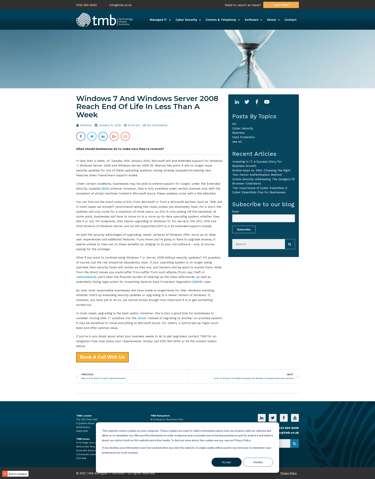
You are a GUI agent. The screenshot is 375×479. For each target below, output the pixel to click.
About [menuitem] (271, 19)
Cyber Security (242, 128)
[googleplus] (114, 136)
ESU (105, 188)
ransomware (85, 277)
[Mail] (125, 136)
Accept (226, 462)
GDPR (197, 282)
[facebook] (80, 136)
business (238, 132)
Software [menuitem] (251, 19)
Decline (258, 462)
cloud (142, 318)
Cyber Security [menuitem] (186, 19)
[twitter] (91, 136)
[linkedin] (103, 136)
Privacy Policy (288, 473)
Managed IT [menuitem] (158, 19)
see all (237, 141)
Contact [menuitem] (290, 19)
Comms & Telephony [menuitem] (221, 19)
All (234, 124)
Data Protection (243, 137)
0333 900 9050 (86, 5)
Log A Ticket (281, 5)
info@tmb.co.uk (121, 5)
